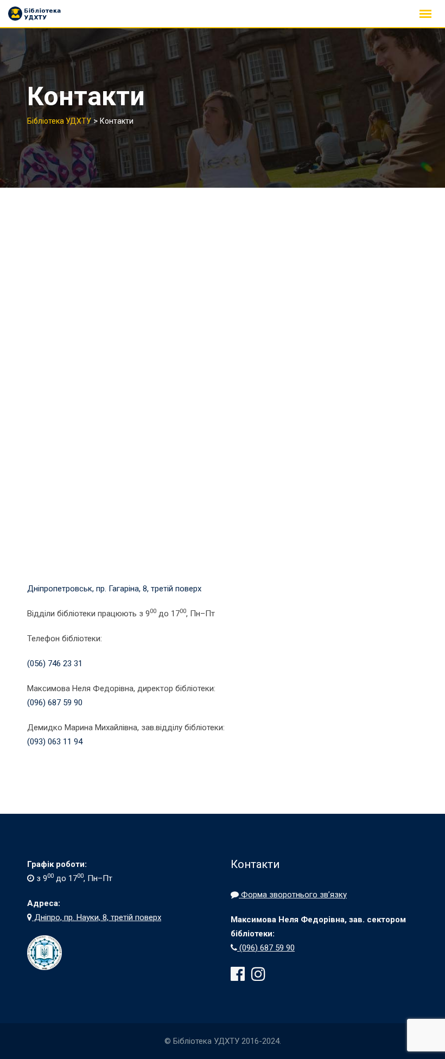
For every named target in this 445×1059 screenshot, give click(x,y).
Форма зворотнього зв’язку (293, 894)
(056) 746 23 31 (54, 663)
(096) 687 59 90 (54, 702)
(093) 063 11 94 (54, 742)
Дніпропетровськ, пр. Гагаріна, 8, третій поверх (114, 589)
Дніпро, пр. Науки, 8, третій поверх (96, 917)
